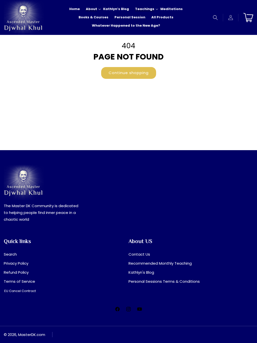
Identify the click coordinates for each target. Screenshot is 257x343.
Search (10, 254)
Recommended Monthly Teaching (160, 263)
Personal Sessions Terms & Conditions (164, 281)
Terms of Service (19, 281)
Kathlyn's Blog (141, 272)
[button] (215, 17)
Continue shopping (129, 72)
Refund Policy (16, 272)
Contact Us (139, 254)
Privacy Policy (16, 263)
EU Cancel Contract (20, 291)
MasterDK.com (31, 334)
